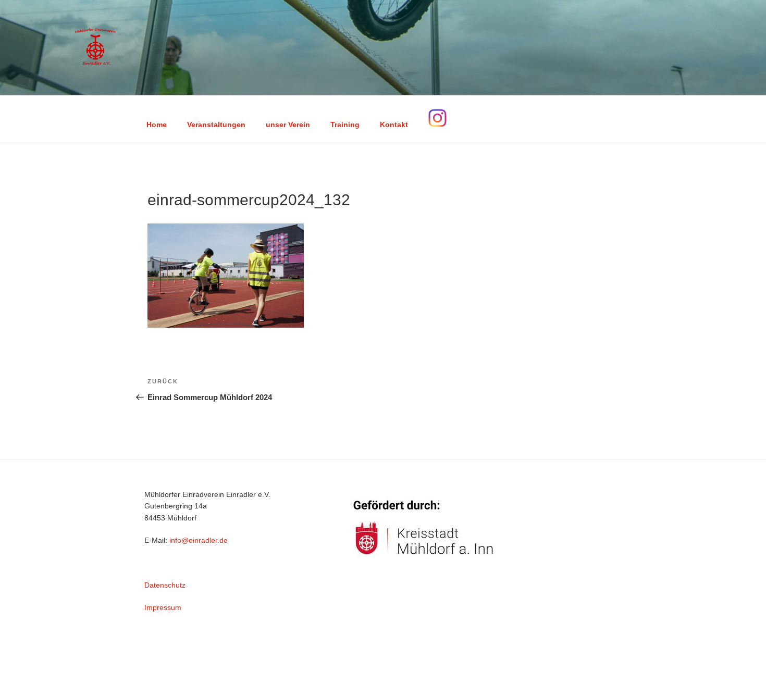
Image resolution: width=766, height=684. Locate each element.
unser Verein (288, 124)
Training (345, 124)
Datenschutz (165, 585)
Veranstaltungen (216, 124)
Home (156, 124)
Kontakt (394, 124)
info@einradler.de (198, 540)
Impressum (162, 607)
